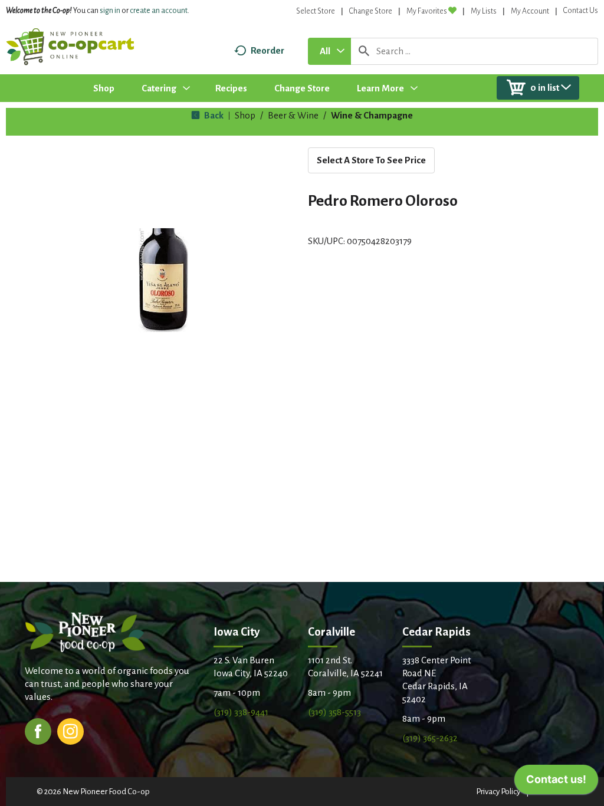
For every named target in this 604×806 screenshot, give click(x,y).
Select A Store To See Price (371, 160)
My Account (530, 11)
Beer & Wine (293, 115)
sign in (110, 10)
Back (213, 115)
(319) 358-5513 (334, 712)
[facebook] (38, 730)
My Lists (484, 11)
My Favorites (426, 11)
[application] (556, 782)
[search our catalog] (364, 51)
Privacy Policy (498, 791)
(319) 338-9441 (241, 712)
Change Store (370, 11)
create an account (159, 10)
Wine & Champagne (372, 115)
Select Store (315, 11)
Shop (245, 115)
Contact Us (580, 10)
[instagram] (70, 730)
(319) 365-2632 (430, 738)
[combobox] (329, 51)
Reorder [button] (267, 50)
